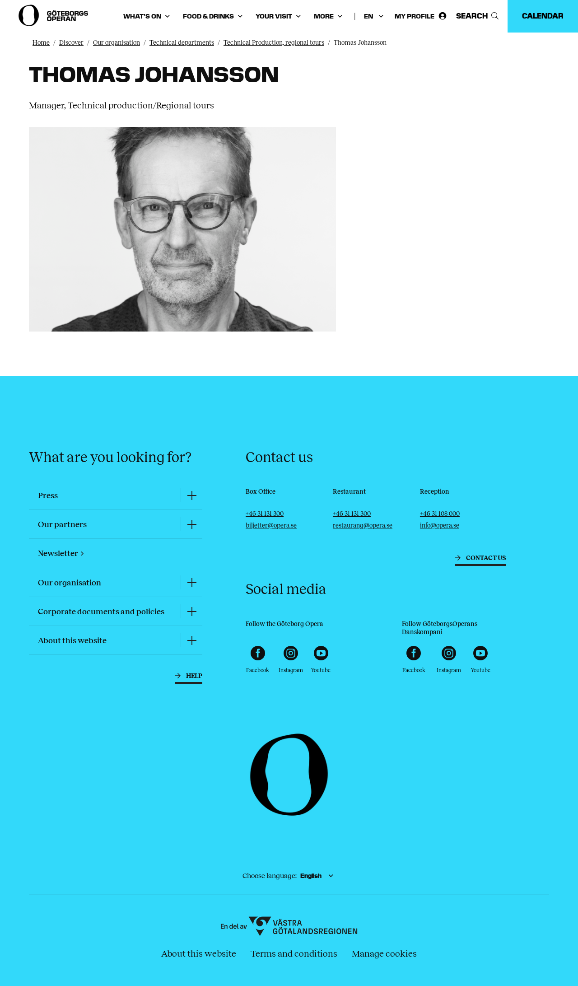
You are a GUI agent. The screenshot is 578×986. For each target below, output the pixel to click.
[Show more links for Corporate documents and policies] (191, 611)
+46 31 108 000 (440, 513)
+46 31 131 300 (265, 513)
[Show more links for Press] (191, 495)
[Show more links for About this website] (191, 640)
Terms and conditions (294, 953)
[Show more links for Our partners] (191, 524)
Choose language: (269, 875)
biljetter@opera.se (271, 525)
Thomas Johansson (360, 42)
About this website (198, 953)
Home (41, 42)
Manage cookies (384, 953)
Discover (71, 42)
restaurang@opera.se (362, 525)
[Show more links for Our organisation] (191, 582)
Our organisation (116, 42)
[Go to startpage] (54, 15)
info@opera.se (439, 525)
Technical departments (181, 42)
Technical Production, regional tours (274, 42)
